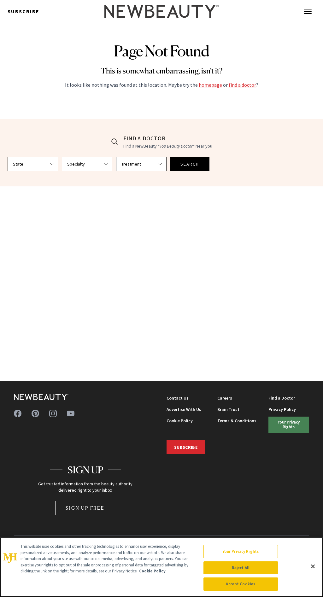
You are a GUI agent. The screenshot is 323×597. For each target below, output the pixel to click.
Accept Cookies (240, 584)
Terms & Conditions (236, 421)
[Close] (313, 566)
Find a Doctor (281, 398)
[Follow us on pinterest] (35, 413)
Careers (224, 398)
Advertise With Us (184, 409)
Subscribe (23, 11)
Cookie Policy (180, 421)
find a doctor (242, 85)
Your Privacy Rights (289, 424)
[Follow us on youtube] (70, 413)
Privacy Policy (282, 409)
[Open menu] (307, 11)
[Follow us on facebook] (17, 413)
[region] (161, 567)
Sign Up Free (85, 508)
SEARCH (189, 164)
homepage (210, 85)
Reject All (241, 568)
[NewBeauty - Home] (161, 11)
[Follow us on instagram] (53, 413)
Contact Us (178, 398)
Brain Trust (228, 409)
